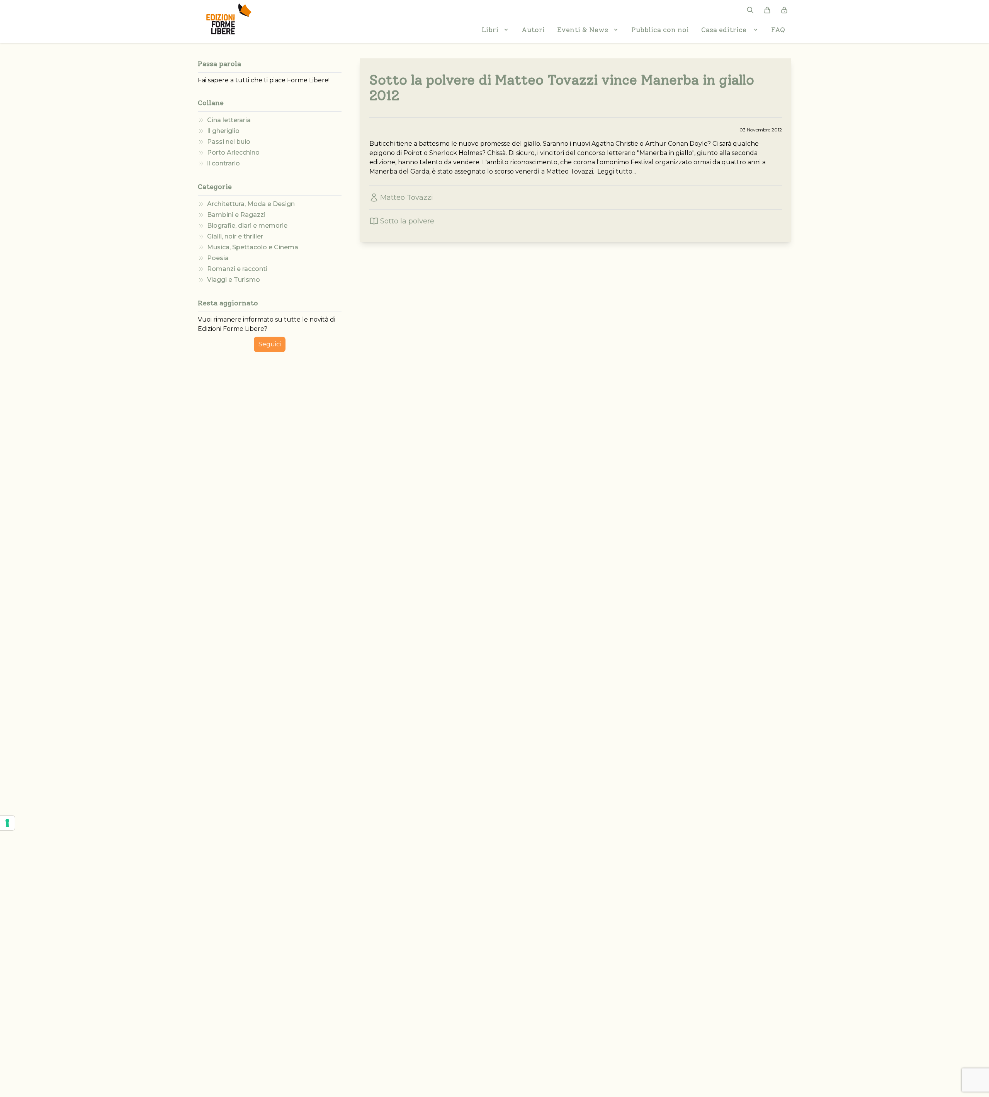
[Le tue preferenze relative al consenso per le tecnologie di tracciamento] (7, 823)
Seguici (269, 344)
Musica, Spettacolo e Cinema (252, 247)
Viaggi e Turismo (233, 279)
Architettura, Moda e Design (251, 204)
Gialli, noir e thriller (235, 236)
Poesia (218, 258)
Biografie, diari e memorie (247, 225)
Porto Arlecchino (233, 152)
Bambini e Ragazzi (236, 214)
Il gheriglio (223, 131)
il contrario (223, 163)
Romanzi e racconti (237, 269)
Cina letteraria (229, 120)
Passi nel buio (228, 141)
